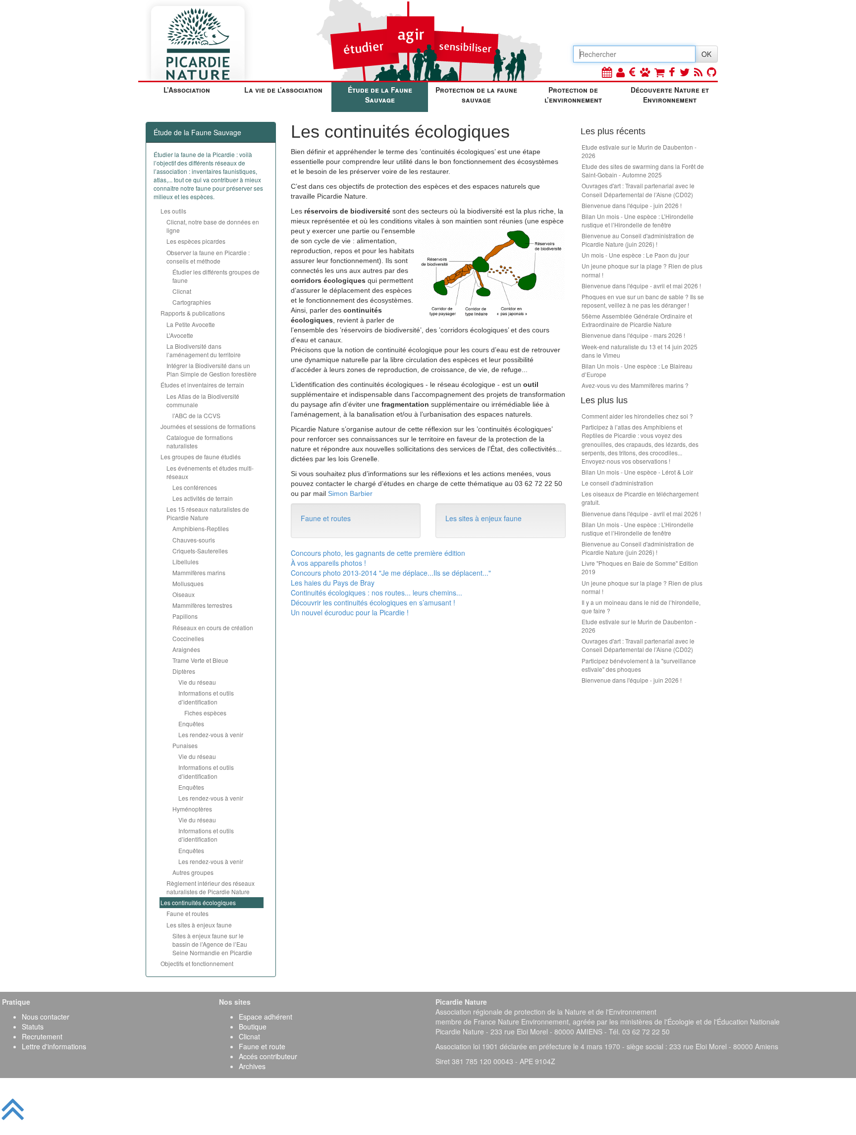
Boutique (253, 1026)
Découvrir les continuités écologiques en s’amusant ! (373, 602)
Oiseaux (183, 594)
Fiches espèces (205, 712)
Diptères (183, 671)
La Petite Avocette (190, 324)
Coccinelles (188, 638)
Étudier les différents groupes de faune (216, 276)
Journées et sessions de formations (208, 426)
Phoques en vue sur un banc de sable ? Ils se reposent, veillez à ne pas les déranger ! (643, 300)
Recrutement (42, 1036)
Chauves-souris (193, 540)
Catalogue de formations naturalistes (199, 441)
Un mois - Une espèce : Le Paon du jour (635, 255)
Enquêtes (191, 723)
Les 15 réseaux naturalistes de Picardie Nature (207, 513)
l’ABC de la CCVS (196, 415)
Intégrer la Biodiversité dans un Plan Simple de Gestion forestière (211, 369)
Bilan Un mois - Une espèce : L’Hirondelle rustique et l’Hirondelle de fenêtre (638, 220)
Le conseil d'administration (617, 483)
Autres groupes (193, 872)
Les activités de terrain (202, 498)
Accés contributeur (268, 1056)
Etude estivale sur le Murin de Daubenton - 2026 (639, 151)
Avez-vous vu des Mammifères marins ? (635, 385)
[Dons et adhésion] (632, 71)
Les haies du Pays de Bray (332, 583)
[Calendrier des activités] (607, 71)
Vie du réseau (197, 682)
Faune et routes (187, 913)
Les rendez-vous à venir (210, 734)
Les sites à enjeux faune (199, 924)
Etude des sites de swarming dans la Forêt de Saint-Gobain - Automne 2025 (643, 170)
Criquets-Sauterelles (200, 550)
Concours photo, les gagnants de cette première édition (378, 553)
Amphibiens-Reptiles (200, 528)
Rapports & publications (192, 313)
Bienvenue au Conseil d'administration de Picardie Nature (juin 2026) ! (638, 239)
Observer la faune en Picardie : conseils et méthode (208, 256)
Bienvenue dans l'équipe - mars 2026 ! (633, 335)
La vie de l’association (283, 90)
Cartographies (191, 302)
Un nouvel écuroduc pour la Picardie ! (350, 612)
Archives (252, 1066)
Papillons (185, 616)
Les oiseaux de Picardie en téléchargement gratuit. (640, 497)
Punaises (185, 745)
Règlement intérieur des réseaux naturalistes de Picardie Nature (210, 887)
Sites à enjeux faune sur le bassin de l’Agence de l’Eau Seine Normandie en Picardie (212, 944)
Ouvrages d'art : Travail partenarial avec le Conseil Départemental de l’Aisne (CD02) (638, 189)
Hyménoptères (192, 809)
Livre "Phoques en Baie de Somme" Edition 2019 (640, 567)
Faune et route (262, 1046)
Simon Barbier (350, 493)
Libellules (185, 561)
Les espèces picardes (195, 241)
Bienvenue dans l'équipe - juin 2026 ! (632, 205)
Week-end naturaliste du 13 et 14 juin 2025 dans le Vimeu (639, 350)
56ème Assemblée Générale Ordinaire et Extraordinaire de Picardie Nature (637, 320)
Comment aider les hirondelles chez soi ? (637, 416)
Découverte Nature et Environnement (670, 95)
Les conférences (194, 487)
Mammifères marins (198, 572)
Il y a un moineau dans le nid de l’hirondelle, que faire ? (641, 606)
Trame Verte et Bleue (200, 660)
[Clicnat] (645, 71)
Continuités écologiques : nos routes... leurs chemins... (376, 592)
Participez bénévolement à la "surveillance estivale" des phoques (639, 664)
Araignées (186, 649)
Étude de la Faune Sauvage (380, 95)
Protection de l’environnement (573, 95)
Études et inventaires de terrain (202, 384)
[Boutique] (659, 71)
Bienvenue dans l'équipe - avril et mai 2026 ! (641, 285)
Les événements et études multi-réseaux (210, 472)
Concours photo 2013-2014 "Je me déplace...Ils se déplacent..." (391, 573)
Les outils (173, 211)
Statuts (33, 1026)
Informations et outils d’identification (206, 697)
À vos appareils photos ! (328, 563)
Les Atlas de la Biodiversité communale (202, 400)
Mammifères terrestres (202, 605)
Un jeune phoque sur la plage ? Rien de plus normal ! (642, 270)
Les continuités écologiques (198, 902)
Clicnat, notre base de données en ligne (212, 225)
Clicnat (181, 291)
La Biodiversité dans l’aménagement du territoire (203, 350)
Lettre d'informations (54, 1046)
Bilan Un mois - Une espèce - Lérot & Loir (637, 472)
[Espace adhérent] (620, 71)
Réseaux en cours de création (212, 627)
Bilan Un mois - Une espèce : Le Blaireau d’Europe (637, 370)
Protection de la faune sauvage (476, 95)
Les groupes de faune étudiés (200, 456)
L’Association (186, 90)
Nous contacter (45, 1017)
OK (706, 54)
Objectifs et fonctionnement (196, 963)
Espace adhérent (265, 1017)
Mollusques (188, 583)
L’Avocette (179, 335)
